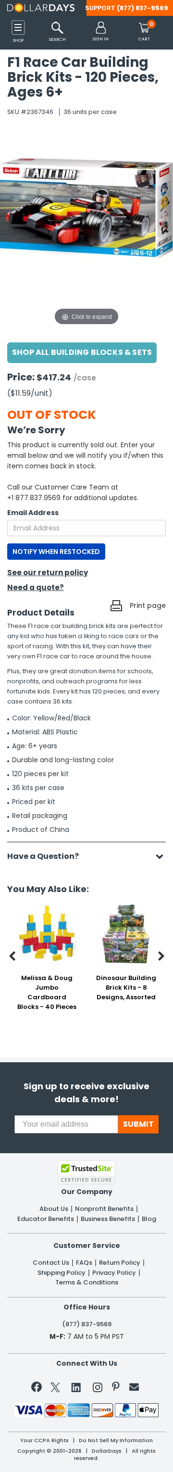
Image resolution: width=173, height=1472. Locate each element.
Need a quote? (35, 587)
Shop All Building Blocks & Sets (82, 352)
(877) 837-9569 (142, 8)
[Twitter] (55, 1389)
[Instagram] (97, 1389)
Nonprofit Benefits (104, 1209)
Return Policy (119, 1262)
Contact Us (51, 1262)
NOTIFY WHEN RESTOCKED (56, 551)
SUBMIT (138, 1124)
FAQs (84, 1262)
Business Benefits (108, 1219)
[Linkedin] (76, 1387)
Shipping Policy (61, 1273)
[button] (101, 32)
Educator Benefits (45, 1219)
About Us (53, 1209)
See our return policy (47, 572)
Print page (148, 605)
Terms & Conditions (86, 1282)
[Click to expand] (86, 231)
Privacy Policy (114, 1273)
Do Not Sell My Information (116, 1440)
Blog (149, 1219)
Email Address (33, 512)
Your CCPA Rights (44, 1440)
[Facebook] (38, 1389)
